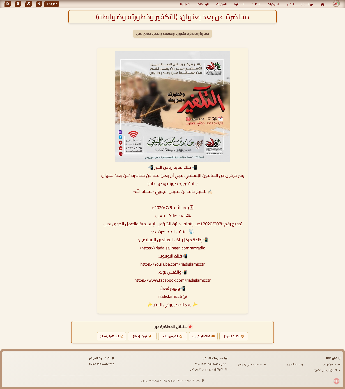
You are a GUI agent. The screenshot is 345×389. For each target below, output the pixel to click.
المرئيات (221, 4)
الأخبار (290, 4)
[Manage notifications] (336, 381)
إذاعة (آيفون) (294, 364)
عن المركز (307, 4)
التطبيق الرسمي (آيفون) (326, 370)
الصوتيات (274, 4)
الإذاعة (256, 4)
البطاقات (203, 4)
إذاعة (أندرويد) (330, 364)
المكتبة (239, 4)
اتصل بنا (185, 4)
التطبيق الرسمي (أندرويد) (250, 364)
